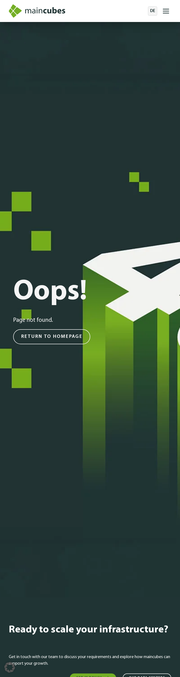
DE (152, 11)
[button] (166, 11)
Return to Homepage (51, 336)
